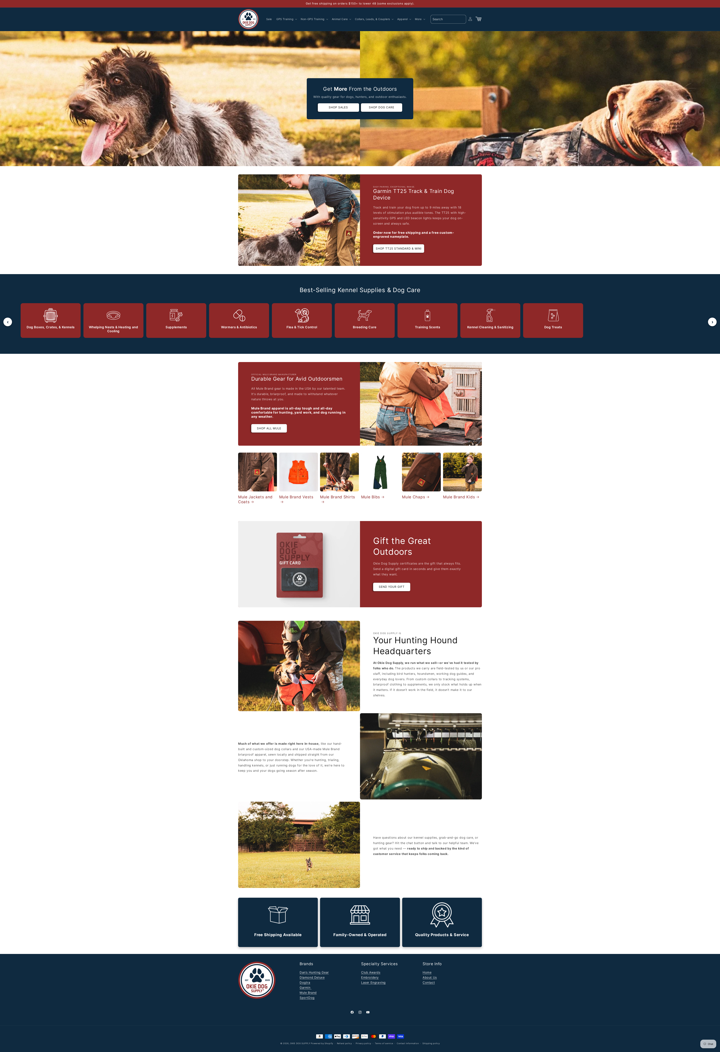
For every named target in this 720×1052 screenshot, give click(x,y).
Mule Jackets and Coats (255, 499)
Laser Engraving (373, 982)
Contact (429, 982)
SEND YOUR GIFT (392, 587)
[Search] (462, 19)
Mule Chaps (413, 496)
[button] (286, 19)
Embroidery (370, 977)
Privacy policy (363, 1043)
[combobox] (448, 19)
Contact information (408, 1043)
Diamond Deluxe (312, 977)
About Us (430, 977)
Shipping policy (431, 1043)
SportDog (307, 998)
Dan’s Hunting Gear (314, 972)
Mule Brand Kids (459, 496)
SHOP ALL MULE (269, 428)
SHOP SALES (338, 107)
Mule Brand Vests (296, 496)
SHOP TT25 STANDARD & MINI (399, 248)
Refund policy (344, 1043)
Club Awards (370, 972)
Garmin (305, 987)
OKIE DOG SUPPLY (300, 1043)
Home (427, 972)
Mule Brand (308, 992)
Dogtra (305, 982)
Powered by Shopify (322, 1043)
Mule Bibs (370, 496)
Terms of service (384, 1043)
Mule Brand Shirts (337, 496)
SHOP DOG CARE (381, 107)
